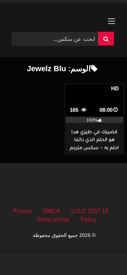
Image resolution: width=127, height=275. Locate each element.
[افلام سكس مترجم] (63, 15)
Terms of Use (53, 219)
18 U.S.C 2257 (89, 211)
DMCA (51, 211)
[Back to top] (105, 254)
